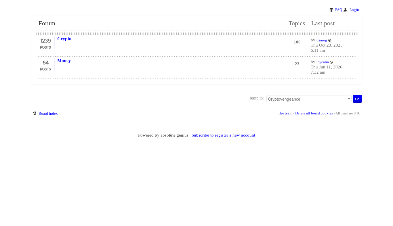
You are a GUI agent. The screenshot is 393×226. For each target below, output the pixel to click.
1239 (46, 40)
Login (354, 9)
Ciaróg (321, 40)
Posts (45, 47)
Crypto (64, 38)
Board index (48, 113)
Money (64, 60)
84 (46, 62)
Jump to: (257, 98)
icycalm (322, 62)
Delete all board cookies (314, 113)
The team (285, 113)
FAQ (338, 9)
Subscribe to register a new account (223, 135)
